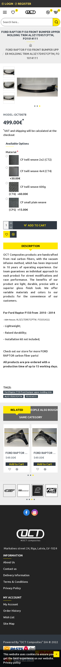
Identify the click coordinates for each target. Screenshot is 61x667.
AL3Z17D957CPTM (13, 396)
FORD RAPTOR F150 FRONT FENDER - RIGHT (45, 452)
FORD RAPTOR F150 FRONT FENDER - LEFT (17, 452)
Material (11, 152)
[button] (34, 106)
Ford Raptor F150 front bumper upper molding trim (28, 392)
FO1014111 (31, 396)
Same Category (30, 417)
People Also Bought (44, 409)
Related (17, 409)
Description (30, 245)
